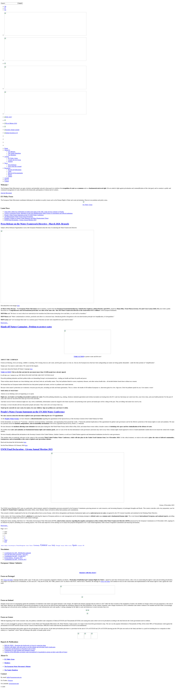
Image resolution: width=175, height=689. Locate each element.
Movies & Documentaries (15, 173)
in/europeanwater (14, 683)
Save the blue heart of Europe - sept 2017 (16, 554)
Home (6, 148)
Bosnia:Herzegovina (20, 545)
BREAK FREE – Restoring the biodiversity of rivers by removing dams (25, 645)
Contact (6, 181)
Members (7, 663)
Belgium (6, 545)
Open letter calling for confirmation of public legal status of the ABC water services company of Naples (34, 211)
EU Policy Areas (13, 158)
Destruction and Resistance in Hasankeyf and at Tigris (19, 648)
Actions (6, 156)
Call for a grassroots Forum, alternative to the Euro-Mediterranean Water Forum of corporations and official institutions (38, 213)
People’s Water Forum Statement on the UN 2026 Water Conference (24, 215)
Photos (10, 174)
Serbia (66, 545)
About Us (7, 150)
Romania (62, 545)
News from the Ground (14, 166)
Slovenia (70, 545)
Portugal (58, 545)
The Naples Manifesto (14, 153)
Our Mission (11, 151)
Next (5, 540)
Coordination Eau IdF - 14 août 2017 (15, 556)
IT (5, 8)
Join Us (6, 179)
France (31, 545)
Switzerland (80, 545)
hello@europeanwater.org (14, 677)
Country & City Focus (14, 160)
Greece (43, 545)
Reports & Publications (14, 169)
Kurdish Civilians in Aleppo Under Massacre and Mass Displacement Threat (26, 218)
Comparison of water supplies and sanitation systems (19, 650)
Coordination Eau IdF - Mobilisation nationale (17, 553)
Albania (2, 545)
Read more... (4, 323)
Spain (74, 545)
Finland (27, 545)
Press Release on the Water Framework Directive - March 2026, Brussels (35, 224)
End (5, 541)
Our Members (12, 155)
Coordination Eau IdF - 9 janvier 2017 (15, 559)
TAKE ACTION (79, 356)
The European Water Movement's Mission (17, 666)
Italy (53, 545)
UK (83, 545)
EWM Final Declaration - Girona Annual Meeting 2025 (20, 220)
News (6, 163)
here (18, 305)
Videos (10, 176)
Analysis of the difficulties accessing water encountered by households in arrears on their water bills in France (35, 652)
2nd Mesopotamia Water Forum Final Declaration (18, 216)
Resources (7, 168)
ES (5, 10)
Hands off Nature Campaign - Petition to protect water (26, 326)
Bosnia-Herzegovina (12, 545)
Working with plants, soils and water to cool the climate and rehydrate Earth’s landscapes (29, 647)
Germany (36, 545)
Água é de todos (8, 580)
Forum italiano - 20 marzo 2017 (13, 558)
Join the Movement (6, 193)
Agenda (6, 178)
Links (9, 171)
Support (10, 161)
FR (5, 6)
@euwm (10, 680)
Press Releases (12, 165)
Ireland (49, 545)
